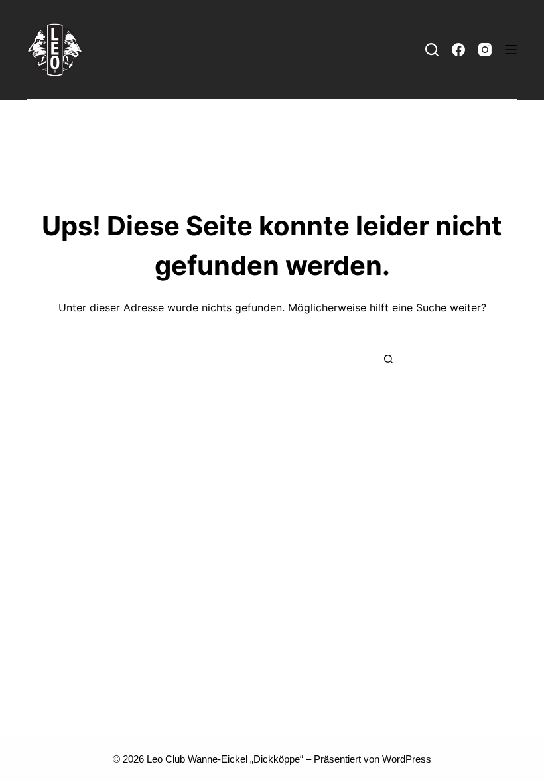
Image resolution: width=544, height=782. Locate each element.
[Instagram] (485, 49)
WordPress (406, 759)
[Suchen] (432, 49)
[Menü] (511, 50)
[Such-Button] (388, 359)
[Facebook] (458, 49)
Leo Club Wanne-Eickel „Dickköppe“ (225, 759)
